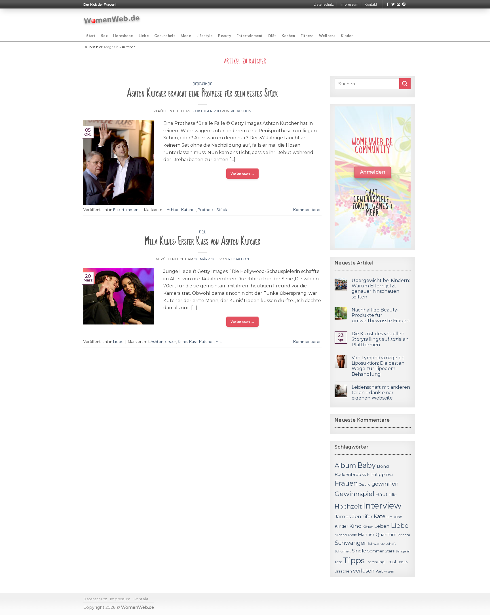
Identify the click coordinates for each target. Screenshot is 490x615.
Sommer (375, 551)
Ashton (173, 210)
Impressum (349, 4)
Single (359, 551)
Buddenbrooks (350, 474)
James (343, 516)
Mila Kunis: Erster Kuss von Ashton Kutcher (202, 241)
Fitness (307, 35)
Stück (221, 210)
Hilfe (393, 495)
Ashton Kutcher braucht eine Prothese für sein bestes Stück (202, 93)
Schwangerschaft (382, 544)
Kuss (193, 341)
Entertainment (249, 35)
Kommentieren (307, 210)
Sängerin (403, 551)
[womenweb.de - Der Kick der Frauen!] (111, 19)
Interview (382, 506)
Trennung (375, 562)
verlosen (364, 571)
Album (345, 465)
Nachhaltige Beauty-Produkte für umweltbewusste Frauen (380, 315)
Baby (366, 465)
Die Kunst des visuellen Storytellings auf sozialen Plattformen (380, 339)
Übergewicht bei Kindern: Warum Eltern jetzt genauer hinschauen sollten (381, 289)
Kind (398, 516)
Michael (341, 535)
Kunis (182, 341)
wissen (389, 571)
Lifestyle (205, 35)
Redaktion (241, 111)
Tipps (354, 560)
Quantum (385, 534)
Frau (389, 475)
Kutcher (188, 210)
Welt (379, 571)
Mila (219, 341)
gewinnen (385, 484)
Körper (368, 527)
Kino (355, 526)
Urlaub (402, 562)
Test (338, 562)
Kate (379, 516)
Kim (389, 517)
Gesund (364, 484)
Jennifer (362, 516)
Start (91, 35)
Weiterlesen (243, 173)
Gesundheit (164, 35)
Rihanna (404, 535)
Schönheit (343, 551)
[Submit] (405, 83)
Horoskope (123, 35)
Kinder (347, 35)
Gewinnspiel (354, 494)
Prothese (206, 210)
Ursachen (343, 571)
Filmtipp (376, 474)
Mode (186, 35)
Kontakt (371, 4)
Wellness (327, 35)
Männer (366, 534)
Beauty (224, 35)
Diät (272, 35)
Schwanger (350, 542)
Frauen (346, 483)
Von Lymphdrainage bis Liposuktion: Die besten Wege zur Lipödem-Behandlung (378, 366)
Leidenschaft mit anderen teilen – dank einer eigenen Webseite (381, 393)
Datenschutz (324, 4)
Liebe (144, 35)
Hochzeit (348, 506)
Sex (104, 35)
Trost (391, 561)
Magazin (111, 47)
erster (170, 341)
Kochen (288, 35)
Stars (389, 551)
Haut (381, 494)
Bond (383, 466)
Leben (382, 526)
